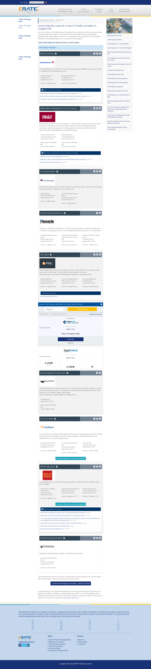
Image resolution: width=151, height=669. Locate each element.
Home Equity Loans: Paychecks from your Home (118, 59)
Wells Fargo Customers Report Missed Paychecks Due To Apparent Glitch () (64, 515)
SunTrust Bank (46, 419)
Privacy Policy (82, 642)
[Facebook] (94, 54)
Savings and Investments (124, 10)
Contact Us (82, 644)
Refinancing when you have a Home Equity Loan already (118, 122)
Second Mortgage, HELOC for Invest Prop (118, 102)
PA (90, 625)
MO (61, 629)
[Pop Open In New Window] (100, 304)
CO (118, 629)
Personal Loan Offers (55, 646)
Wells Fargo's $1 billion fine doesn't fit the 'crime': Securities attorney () (63, 523)
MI (61, 627)
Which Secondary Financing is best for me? (119, 53)
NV (61, 625)
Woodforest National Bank (51, 538)
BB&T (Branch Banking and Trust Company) (58, 108)
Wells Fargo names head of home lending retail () (56, 526)
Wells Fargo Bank (47, 467)
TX (118, 623)
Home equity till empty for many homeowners (117, 128)
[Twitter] (97, 54)
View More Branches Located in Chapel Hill (70, 458)
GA (33, 621)
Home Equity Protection (114, 40)
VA (118, 627)
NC (90, 623)
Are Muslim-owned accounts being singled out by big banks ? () (61, 99)
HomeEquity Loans (83, 10)
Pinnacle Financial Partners (51, 213)
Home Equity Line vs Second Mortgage (119, 48)
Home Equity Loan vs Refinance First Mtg (118, 96)
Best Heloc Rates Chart (114, 35)
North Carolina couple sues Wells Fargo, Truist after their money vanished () (65, 513)
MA (61, 623)
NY (90, 621)
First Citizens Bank (48, 172)
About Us (81, 640)
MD (118, 625)
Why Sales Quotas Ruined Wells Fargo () (54, 529)
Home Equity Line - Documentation (118, 44)
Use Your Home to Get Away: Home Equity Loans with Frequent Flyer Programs (118, 109)
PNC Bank (44, 255)
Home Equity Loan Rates (57, 644)
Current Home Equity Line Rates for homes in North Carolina (58, 42)
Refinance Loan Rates (56, 642)
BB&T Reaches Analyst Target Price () (53, 162)
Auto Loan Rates (54, 648)
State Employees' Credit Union (53, 373)
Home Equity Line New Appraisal (117, 78)
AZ (33, 623)
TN (90, 629)
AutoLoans (111, 10)
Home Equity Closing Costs (115, 74)
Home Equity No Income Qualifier (117, 82)
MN (33, 627)
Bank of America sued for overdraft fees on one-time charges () (60, 93)
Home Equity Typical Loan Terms (117, 91)
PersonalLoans (99, 10)
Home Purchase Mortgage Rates (59, 640)
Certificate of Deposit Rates (58, 650)
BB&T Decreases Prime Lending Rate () (54, 156)
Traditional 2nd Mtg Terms (115, 70)
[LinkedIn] (100, 54)
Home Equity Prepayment (115, 87)
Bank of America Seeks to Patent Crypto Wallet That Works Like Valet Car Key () (65, 96)
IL (118, 621)
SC (33, 629)
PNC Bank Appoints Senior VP (49, 297)
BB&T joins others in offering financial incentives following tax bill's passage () (65, 159)
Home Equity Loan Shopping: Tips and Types (119, 65)
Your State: (24, 2)
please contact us (73, 598)
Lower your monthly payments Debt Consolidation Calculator (118, 116)
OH (33, 625)
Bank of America (47, 54)
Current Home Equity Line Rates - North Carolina (71, 583)
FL (61, 621)
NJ (89, 627)
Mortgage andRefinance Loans (65, 10)
